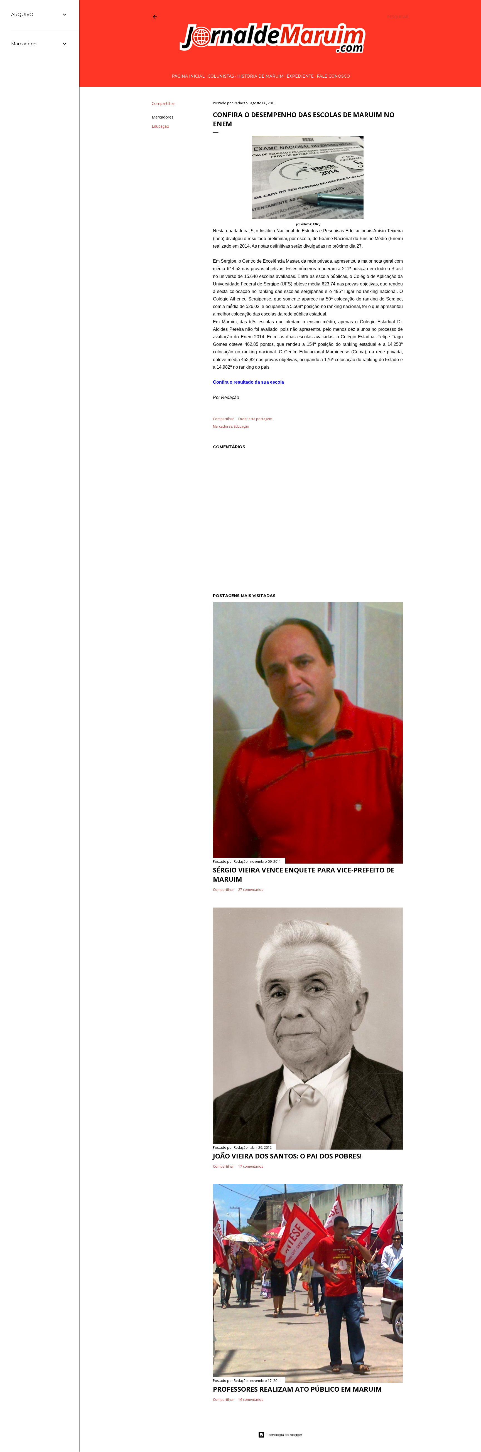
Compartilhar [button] (163, 103)
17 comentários (250, 1166)
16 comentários (250, 1399)
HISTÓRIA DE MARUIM (260, 76)
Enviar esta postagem (255, 418)
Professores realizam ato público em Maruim (297, 1389)
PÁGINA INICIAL (188, 76)
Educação (160, 126)
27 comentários (250, 889)
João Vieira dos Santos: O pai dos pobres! (287, 1155)
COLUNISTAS (221, 76)
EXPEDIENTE (300, 76)
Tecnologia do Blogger (284, 1435)
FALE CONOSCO (333, 76)
